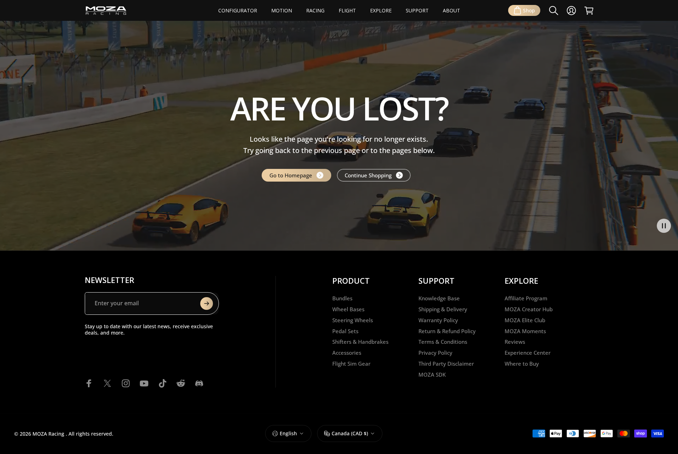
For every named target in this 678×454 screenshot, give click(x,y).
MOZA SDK (432, 374)
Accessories (346, 352)
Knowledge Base (439, 298)
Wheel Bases (348, 309)
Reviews (515, 341)
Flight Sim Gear (351, 363)
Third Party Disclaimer (446, 363)
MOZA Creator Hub (529, 309)
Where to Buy (522, 363)
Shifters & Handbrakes (360, 341)
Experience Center (528, 352)
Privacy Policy (435, 352)
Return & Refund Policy (447, 331)
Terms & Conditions (442, 341)
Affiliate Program (526, 298)
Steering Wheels (352, 320)
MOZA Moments (525, 331)
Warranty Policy (438, 320)
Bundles (342, 298)
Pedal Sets (345, 331)
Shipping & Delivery (442, 309)
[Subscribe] (206, 303)
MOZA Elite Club (525, 320)
